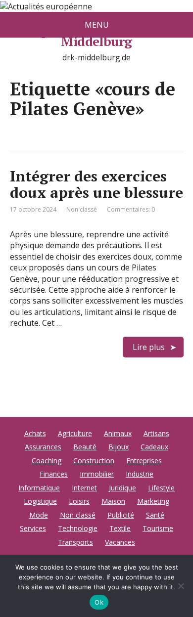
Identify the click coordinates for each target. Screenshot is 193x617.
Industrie (139, 474)
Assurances (43, 446)
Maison (113, 501)
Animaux (118, 433)
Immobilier (97, 474)
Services (33, 528)
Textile (120, 528)
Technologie (77, 528)
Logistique (40, 501)
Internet (84, 487)
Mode (38, 515)
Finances (54, 474)
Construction (93, 460)
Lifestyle (161, 487)
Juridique (122, 487)
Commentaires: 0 (131, 209)
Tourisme (158, 528)
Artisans (156, 433)
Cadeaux (154, 446)
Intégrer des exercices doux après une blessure (96, 184)
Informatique (39, 487)
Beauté (84, 446)
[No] (181, 586)
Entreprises (144, 460)
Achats (35, 433)
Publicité (120, 515)
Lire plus (149, 347)
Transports (75, 542)
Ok (99, 602)
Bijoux (118, 446)
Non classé (81, 209)
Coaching (46, 460)
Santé (155, 515)
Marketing (153, 501)
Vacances (120, 542)
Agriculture (75, 433)
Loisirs (79, 501)
